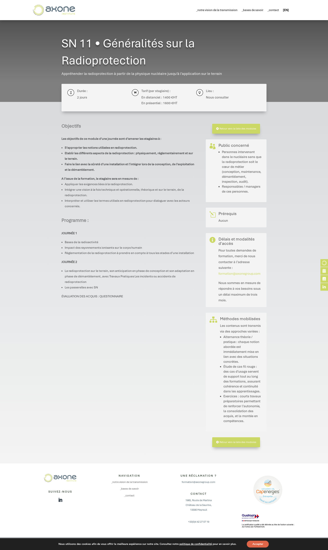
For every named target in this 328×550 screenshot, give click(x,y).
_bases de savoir (252, 10)
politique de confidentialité (195, 544)
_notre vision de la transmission (216, 10)
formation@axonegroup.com (239, 273)
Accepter (257, 544)
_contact (273, 10)
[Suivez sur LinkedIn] (60, 500)
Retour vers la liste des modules (237, 128)
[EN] (286, 10)
